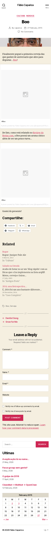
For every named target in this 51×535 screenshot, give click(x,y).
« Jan (6, 519)
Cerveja (13, 306)
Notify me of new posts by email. (18, 411)
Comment (7, 349)
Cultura (21, 16)
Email (5, 384)
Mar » (45, 519)
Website (5, 395)
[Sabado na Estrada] (25, 273)
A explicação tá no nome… (15, 459)
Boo (15, 60)
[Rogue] (25, 256)
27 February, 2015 (34, 28)
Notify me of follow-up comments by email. (22, 406)
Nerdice (30, 16)
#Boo (3, 121)
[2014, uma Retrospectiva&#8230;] (25, 291)
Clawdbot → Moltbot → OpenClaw (19, 485)
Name (5, 372)
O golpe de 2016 (10, 476)
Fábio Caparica (25, 5)
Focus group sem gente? (15, 467)
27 (38, 515)
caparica (18, 28)
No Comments (27, 32)
